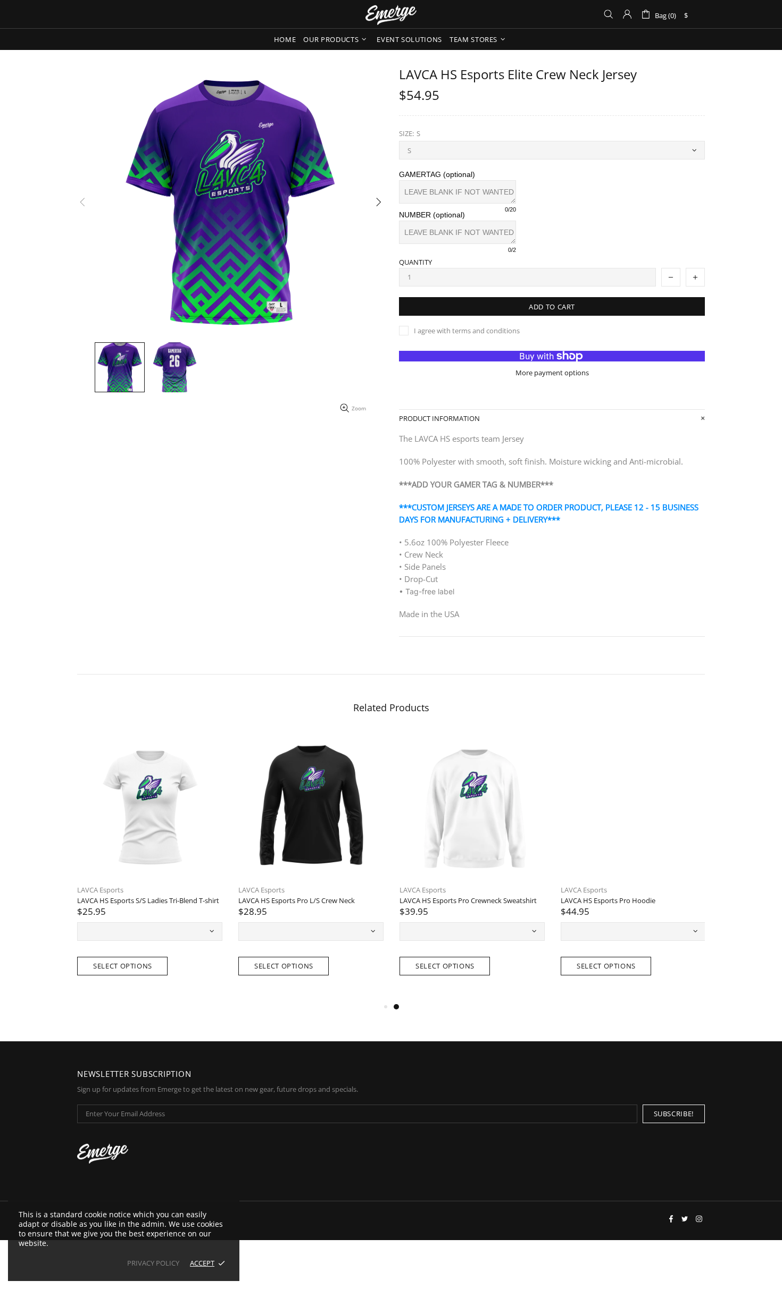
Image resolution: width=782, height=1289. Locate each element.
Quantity (415, 262)
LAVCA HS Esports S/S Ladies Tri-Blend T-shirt (148, 900)
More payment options (552, 372)
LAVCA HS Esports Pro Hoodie (608, 900)
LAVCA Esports (100, 890)
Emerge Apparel (391, 14)
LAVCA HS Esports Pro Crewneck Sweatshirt (468, 900)
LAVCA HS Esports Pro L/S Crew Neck (296, 900)
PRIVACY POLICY (153, 1263)
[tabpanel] (633, 866)
